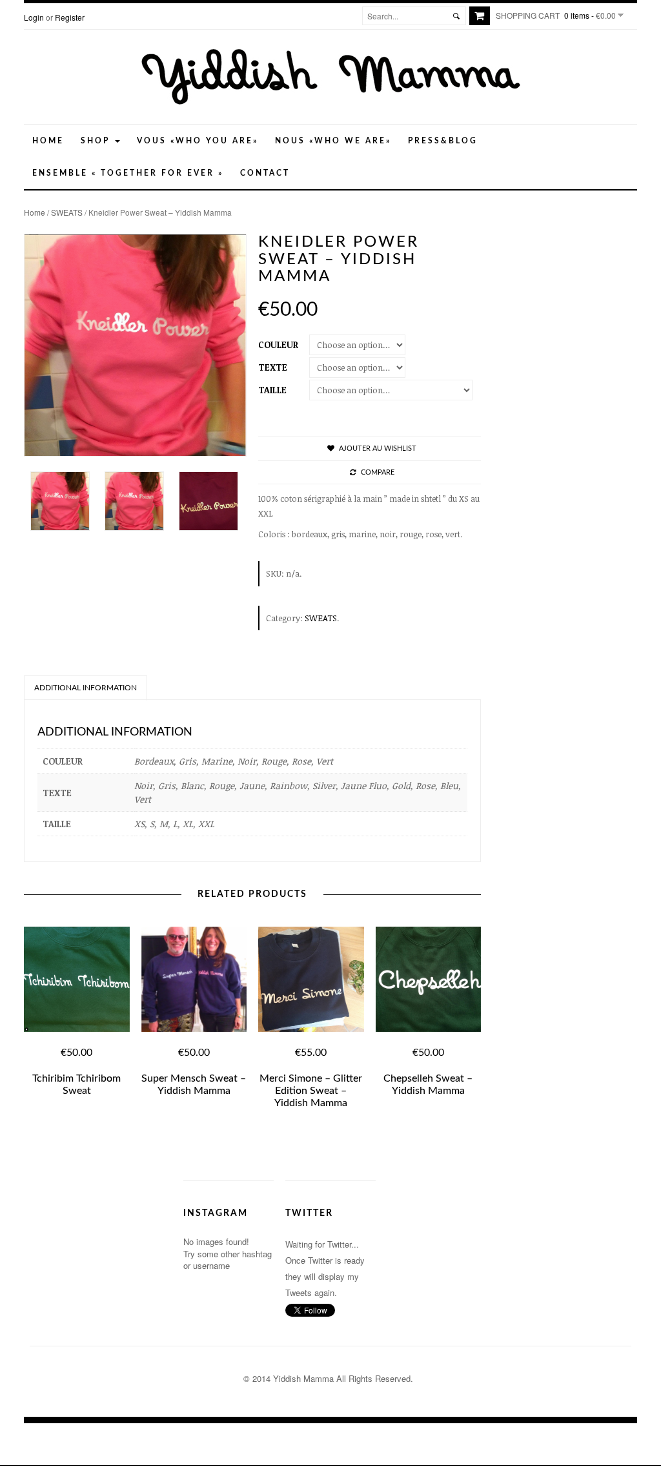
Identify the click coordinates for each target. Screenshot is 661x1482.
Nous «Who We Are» (333, 141)
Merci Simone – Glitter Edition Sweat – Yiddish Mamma (310, 1090)
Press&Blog (443, 141)
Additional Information (85, 688)
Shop (97, 141)
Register (70, 17)
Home (48, 141)
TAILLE (272, 390)
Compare (377, 472)
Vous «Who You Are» (197, 141)
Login (34, 17)
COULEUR (278, 344)
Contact (265, 173)
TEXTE (272, 367)
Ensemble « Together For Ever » (127, 173)
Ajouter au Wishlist (377, 448)
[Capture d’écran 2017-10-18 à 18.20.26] (61, 501)
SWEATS (67, 212)
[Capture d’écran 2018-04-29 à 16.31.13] (209, 501)
